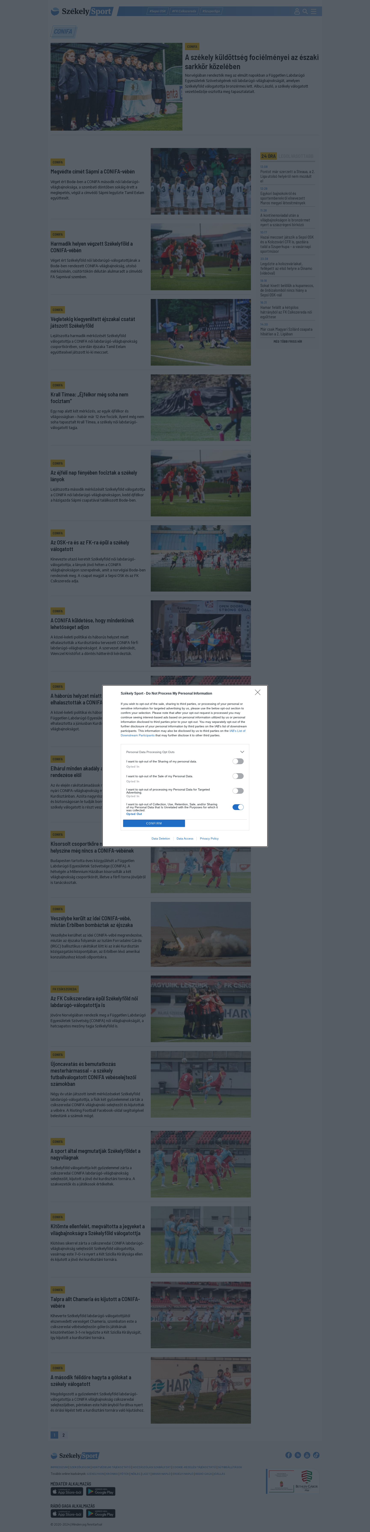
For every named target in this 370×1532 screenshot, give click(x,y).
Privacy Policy (209, 838)
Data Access (185, 838)
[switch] (238, 761)
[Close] (259, 694)
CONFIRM (154, 823)
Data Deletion (161, 838)
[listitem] (185, 752)
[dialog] (185, 766)
